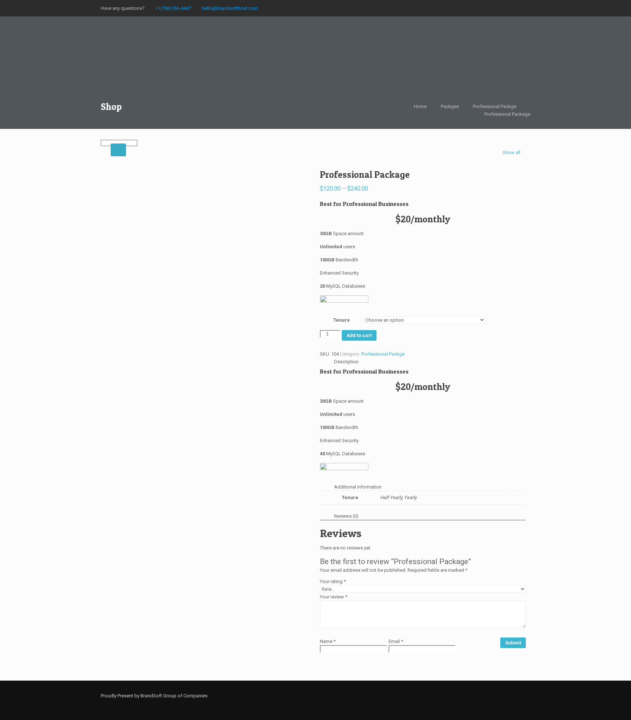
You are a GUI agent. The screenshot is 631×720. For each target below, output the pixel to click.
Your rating (333, 581)
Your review (333, 597)
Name (328, 641)
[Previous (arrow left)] (13, 360)
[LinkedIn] (479, 695)
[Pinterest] (489, 695)
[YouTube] (459, 695)
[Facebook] (420, 695)
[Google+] (430, 695)
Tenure (341, 320)
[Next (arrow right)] (618, 360)
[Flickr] (469, 695)
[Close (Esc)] (623, 8)
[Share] (607, 8)
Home (420, 106)
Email (396, 641)
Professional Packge (494, 106)
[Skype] (410, 695)
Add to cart (359, 335)
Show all (511, 152)
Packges (450, 106)
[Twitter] (440, 695)
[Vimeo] (450, 695)
